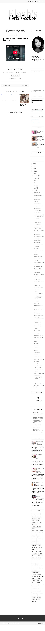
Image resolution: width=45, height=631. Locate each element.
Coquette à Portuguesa (37, 420)
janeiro (35, 194)
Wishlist (34, 543)
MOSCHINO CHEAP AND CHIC (38, 422)
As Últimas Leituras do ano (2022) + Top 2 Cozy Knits (38, 414)
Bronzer (34, 576)
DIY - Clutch (36, 248)
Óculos (38, 578)
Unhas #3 (36, 201)
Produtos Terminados (37, 574)
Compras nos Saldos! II (38, 206)
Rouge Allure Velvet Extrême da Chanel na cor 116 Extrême (41, 138)
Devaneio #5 (36, 361)
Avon (33, 520)
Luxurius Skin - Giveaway (39, 359)
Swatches (34, 518)
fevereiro (36, 192)
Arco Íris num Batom (37, 424)
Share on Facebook (9, 72)
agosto (35, 182)
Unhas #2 (36, 363)
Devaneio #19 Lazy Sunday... (24, 105)
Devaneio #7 (36, 343)
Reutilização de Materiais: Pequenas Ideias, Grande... (39, 297)
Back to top (40, 623)
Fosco (33, 599)
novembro (36, 176)
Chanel (33, 580)
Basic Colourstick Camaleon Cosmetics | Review (38, 426)
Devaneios (15, 78)
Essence (37, 520)
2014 (34, 171)
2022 (34, 163)
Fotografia (39, 580)
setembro (36, 180)
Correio (41, 530)
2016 (34, 168)
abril (35, 188)
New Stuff (34, 522)
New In (39, 518)
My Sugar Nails (36, 429)
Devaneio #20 (14, 100)
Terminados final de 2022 (38, 418)
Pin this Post (16, 75)
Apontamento (39, 516)
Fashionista (34, 551)
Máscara (40, 553)
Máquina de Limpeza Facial (39, 383)
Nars (42, 576)
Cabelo (40, 551)
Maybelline (34, 547)
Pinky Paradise (35, 593)
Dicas (38, 576)
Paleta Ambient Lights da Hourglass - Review (41, 144)
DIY (35, 553)
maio (35, 187)
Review (33, 514)
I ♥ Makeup (38, 557)
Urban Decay (35, 566)
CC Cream (36, 350)
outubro (35, 178)
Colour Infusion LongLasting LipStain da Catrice (39, 377)
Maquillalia (39, 555)
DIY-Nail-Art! (36, 254)
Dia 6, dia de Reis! (37, 357)
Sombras (34, 539)
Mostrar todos (42, 432)
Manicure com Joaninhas (39, 335)
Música (19, 78)
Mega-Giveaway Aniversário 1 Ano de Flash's (40, 456)
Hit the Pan (34, 586)
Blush (38, 543)
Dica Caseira (35, 584)
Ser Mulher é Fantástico (38, 417)
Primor (41, 568)
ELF (33, 553)
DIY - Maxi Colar (37, 301)
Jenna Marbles (37, 352)
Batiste (40, 566)
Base (33, 557)
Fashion (34, 541)
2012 (34, 387)
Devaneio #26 (4, 100)
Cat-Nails (36, 341)
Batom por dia (35, 530)
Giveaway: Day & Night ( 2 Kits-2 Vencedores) (39, 443)
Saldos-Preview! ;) (37, 324)
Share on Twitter (22, 72)
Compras (34, 534)
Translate (41, 111)
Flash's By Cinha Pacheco (35, 119)
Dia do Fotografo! (37, 345)
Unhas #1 (36, 380)
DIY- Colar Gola (37, 330)
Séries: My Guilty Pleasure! (39, 373)
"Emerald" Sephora (38, 266)
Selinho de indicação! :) (38, 287)
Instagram (34, 528)
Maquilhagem (40, 532)
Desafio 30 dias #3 (37, 234)
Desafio (33, 532)
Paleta (33, 582)
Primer (33, 578)
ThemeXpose (11, 623)
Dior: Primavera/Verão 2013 (39, 315)
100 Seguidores (37, 272)
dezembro (36, 175)
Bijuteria (40, 547)
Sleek (33, 524)
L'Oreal (39, 597)
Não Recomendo (35, 572)
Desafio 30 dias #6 (37, 212)
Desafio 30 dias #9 (37, 199)
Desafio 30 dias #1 (37, 242)
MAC (33, 549)
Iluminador (34, 559)
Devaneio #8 (36, 333)
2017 (34, 166)
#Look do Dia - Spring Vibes (38, 430)
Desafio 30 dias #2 (37, 240)
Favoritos (34, 570)
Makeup (38, 514)
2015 (34, 170)
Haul (38, 541)
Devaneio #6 (36, 354)
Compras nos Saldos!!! (38, 293)
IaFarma (40, 595)
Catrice (39, 522)
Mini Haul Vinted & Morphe (40, 132)
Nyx (38, 534)
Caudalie (42, 593)
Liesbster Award (37, 210)
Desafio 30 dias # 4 (37, 224)
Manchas (34, 601)
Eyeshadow (41, 584)
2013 (34, 173)
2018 (34, 164)
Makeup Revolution (36, 526)
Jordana (34, 597)
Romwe (38, 582)
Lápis (37, 568)
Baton (33, 568)
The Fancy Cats (36, 412)
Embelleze (34, 595)
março (35, 190)
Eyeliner (37, 549)
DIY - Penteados (37, 313)
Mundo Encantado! (38, 256)
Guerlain (38, 599)
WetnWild (40, 539)
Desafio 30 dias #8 (37, 203)
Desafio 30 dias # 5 (37, 218)
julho (35, 183)
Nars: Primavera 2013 (38, 303)
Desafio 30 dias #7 (37, 208)
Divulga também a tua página (36, 122)
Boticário (41, 559)
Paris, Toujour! (37, 285)
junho (35, 185)
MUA (37, 524)
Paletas (33, 555)
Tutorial (34, 545)
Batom (33, 516)
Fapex (39, 545)
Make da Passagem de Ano (39, 385)
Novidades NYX (37, 348)
